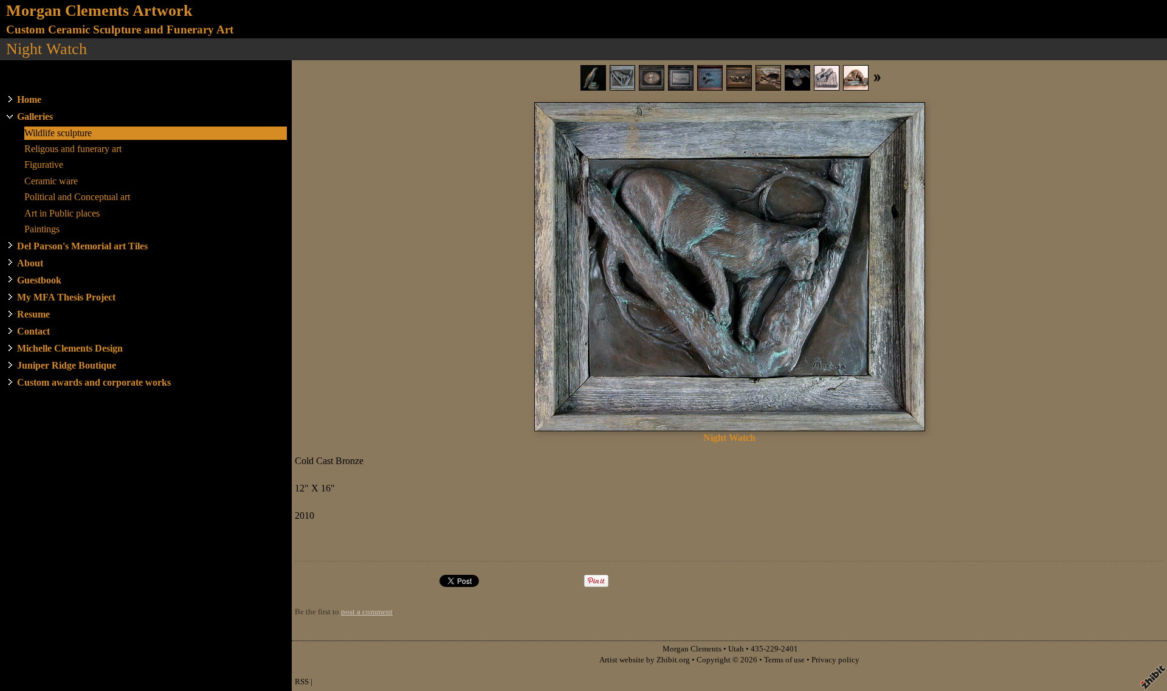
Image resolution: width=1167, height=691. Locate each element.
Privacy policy (835, 660)
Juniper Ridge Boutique (66, 365)
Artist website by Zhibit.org (644, 660)
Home (29, 99)
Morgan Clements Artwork (99, 10)
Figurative (43, 164)
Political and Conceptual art (77, 197)
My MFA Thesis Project (66, 297)
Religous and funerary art (73, 149)
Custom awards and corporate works (94, 382)
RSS (302, 682)
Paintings (42, 229)
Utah (736, 649)
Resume (33, 314)
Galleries (35, 116)
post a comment (367, 612)
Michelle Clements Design (70, 348)
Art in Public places (62, 213)
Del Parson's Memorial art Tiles (82, 246)
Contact (33, 331)
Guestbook (39, 280)
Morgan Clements (692, 649)
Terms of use (784, 660)
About (30, 263)
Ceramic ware (51, 181)
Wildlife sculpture (58, 133)
